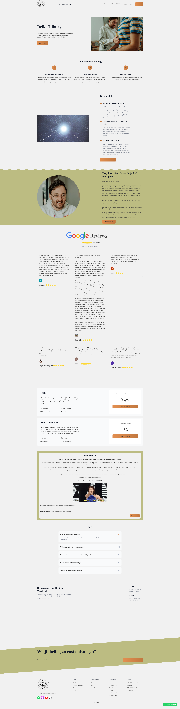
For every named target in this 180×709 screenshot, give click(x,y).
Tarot (92, 682)
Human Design (94, 687)
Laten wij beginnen (108, 159)
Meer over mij (109, 221)
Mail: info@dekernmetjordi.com (133, 682)
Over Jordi (75, 682)
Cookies (74, 690)
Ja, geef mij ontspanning (133, 660)
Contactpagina (130, 690)
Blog (131, 4)
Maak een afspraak (125, 406)
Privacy (74, 687)
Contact (139, 4)
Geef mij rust (42, 43)
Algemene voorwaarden (78, 685)
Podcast (125, 4)
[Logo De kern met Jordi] (48, 4)
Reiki (92, 685)
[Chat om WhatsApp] (170, 704)
